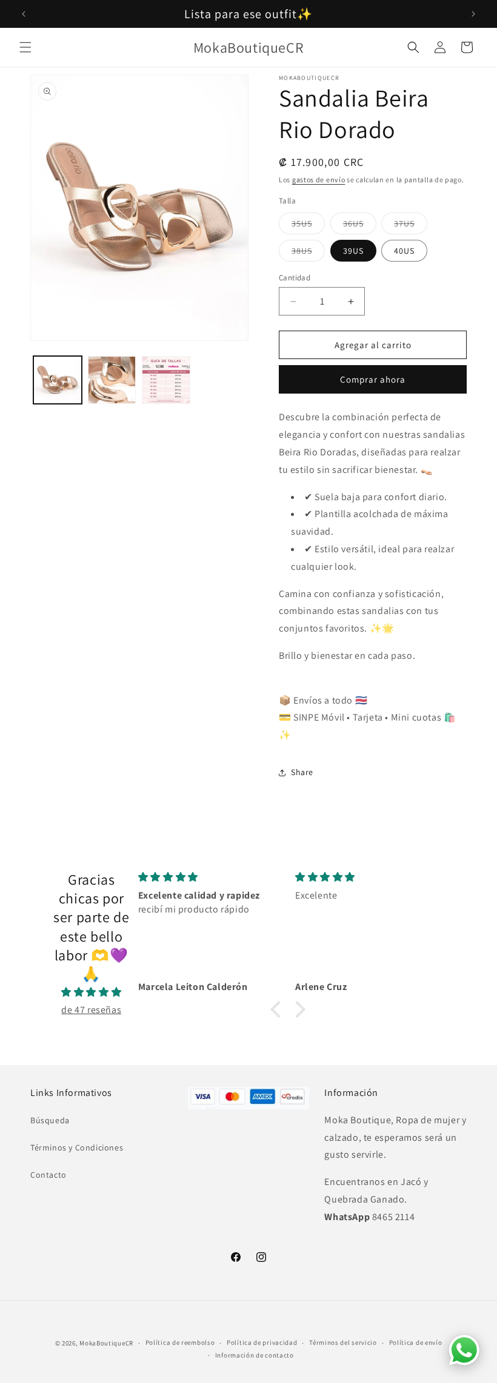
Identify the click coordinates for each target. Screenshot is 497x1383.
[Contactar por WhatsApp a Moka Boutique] (464, 1350)
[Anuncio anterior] (23, 14)
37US (410, 225)
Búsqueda (50, 1120)
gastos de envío (318, 179)
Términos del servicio (343, 1342)
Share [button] (302, 772)
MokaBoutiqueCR (106, 1343)
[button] (25, 47)
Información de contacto (254, 1355)
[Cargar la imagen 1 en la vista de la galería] (57, 380)
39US (353, 250)
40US (404, 250)
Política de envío (415, 1342)
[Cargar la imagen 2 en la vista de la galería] (112, 380)
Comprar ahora (372, 379)
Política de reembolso (180, 1342)
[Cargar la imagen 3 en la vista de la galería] (166, 380)
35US (308, 225)
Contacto (48, 1174)
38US (308, 253)
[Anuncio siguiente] (473, 14)
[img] (91, 992)
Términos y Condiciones (76, 1147)
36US (359, 225)
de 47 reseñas (91, 1009)
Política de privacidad (262, 1342)
